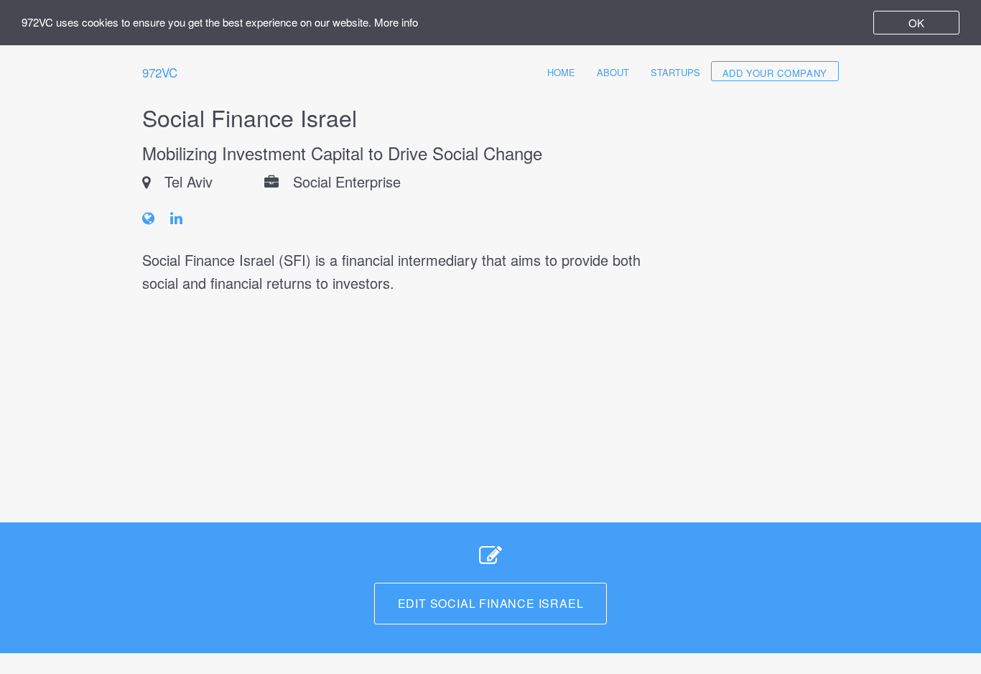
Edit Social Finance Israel (491, 603)
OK (916, 22)
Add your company (774, 73)
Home (561, 72)
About (613, 72)
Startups (675, 72)
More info (396, 21)
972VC (159, 72)
